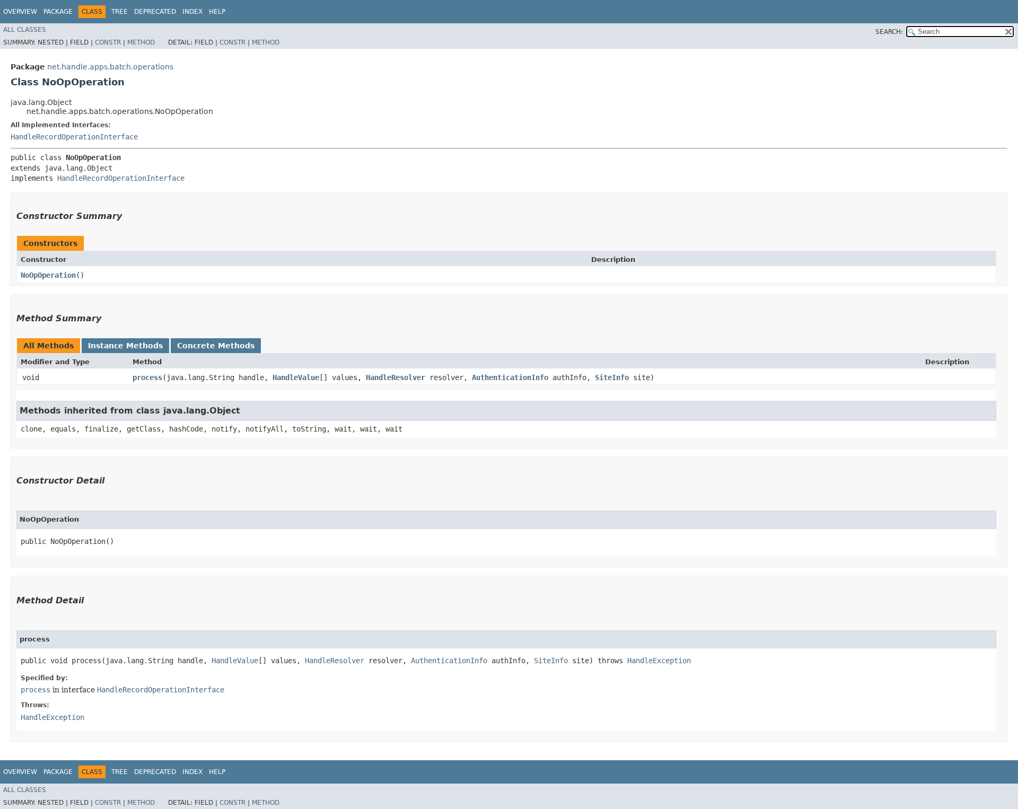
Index (192, 11)
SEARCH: (889, 32)
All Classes (24, 29)
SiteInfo (612, 377)
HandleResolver (395, 377)
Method (141, 42)
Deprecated (155, 11)
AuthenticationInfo (510, 377)
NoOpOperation (48, 275)
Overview (20, 11)
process (147, 377)
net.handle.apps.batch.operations (110, 67)
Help (217, 11)
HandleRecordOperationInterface (74, 137)
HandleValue (296, 377)
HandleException (659, 660)
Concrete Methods (215, 345)
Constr (108, 42)
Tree (119, 11)
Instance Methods (125, 345)
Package (58, 11)
